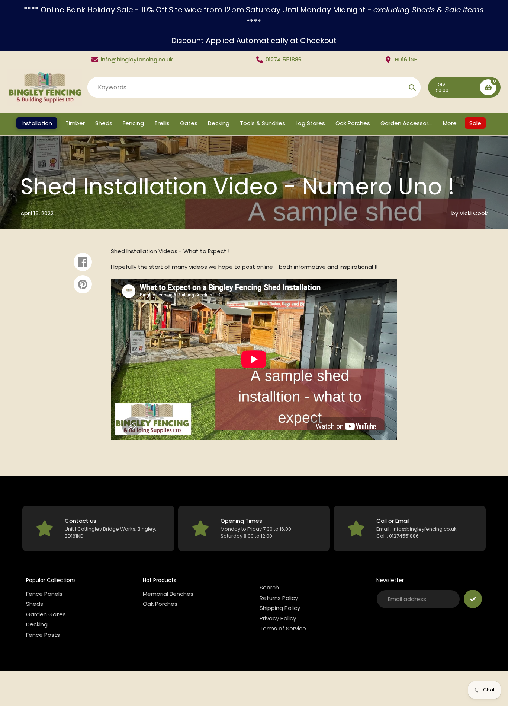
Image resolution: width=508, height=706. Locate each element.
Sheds (34, 604)
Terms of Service (283, 628)
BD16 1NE (406, 59)
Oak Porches (160, 604)
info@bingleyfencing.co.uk (137, 59)
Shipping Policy (280, 608)
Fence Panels (44, 594)
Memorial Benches (168, 594)
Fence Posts (43, 635)
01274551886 (404, 536)
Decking (37, 624)
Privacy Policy (278, 618)
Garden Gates (46, 614)
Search (269, 587)
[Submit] (473, 599)
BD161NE (74, 536)
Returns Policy (279, 598)
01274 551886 (284, 59)
